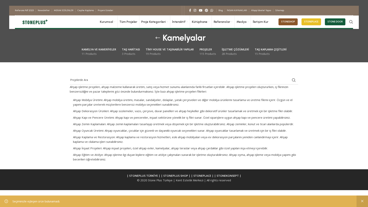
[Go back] (158, 38)
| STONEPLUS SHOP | (175, 175)
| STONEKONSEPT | (227, 175)
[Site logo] (35, 21)
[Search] (351, 22)
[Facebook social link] (190, 10)
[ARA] (293, 80)
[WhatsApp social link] (211, 10)
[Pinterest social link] (206, 10)
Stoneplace (311, 21)
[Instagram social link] (195, 10)
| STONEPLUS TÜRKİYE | (144, 175)
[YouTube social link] (201, 10)
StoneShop (288, 21)
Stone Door (335, 21)
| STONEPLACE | (202, 175)
